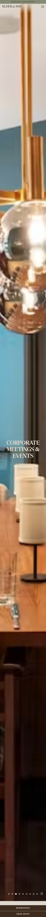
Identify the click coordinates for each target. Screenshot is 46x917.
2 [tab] (12, 898)
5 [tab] (23, 898)
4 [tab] (19, 898)
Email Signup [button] (23, 914)
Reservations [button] (23, 908)
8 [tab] (33, 898)
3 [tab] (16, 898)
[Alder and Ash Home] (11, 6)
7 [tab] (30, 898)
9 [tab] (37, 898)
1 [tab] (9, 898)
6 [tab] (26, 898)
